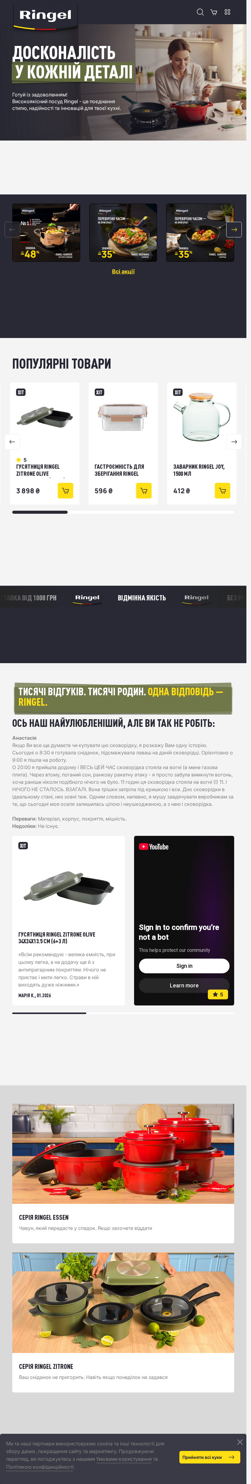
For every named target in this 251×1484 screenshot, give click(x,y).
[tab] (49, 1013)
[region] (123, 233)
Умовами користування (124, 1459)
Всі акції (123, 272)
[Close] (240, 1442)
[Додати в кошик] (65, 490)
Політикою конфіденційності (39, 1467)
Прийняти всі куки (202, 1457)
